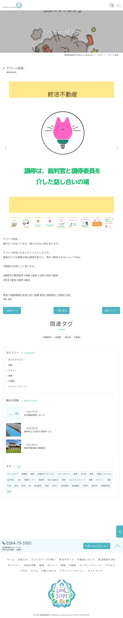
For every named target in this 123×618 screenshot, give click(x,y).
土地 (9, 491)
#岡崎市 (47, 337)
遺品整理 (75, 485)
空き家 (94, 485)
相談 (10, 299)
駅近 (91, 474)
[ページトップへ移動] (118, 546)
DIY (19, 480)
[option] (61, 147)
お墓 (109, 480)
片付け (55, 485)
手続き (85, 485)
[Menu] (118, 5)
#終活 (67, 337)
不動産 (11, 380)
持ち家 (83, 474)
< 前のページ (11, 310)
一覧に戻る (61, 310)
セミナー (12, 370)
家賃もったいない (104, 474)
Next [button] (117, 147)
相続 (5, 299)
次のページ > (111, 310)
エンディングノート (17, 386)
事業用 (24, 474)
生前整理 (64, 485)
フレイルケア (12, 474)
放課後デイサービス (46, 474)
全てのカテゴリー (16, 359)
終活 (23, 485)
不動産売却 (105, 485)
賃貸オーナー (29, 480)
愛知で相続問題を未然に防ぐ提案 (21, 295)
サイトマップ (95, 570)
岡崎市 (41, 480)
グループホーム (64, 474)
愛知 (16, 485)
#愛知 (77, 337)
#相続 (58, 337)
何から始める (53, 480)
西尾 (32, 474)
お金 (9, 485)
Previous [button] (6, 147)
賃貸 (75, 474)
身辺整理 (37, 485)
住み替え (10, 480)
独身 (47, 485)
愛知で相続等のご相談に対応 (55, 295)
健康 (91, 480)
